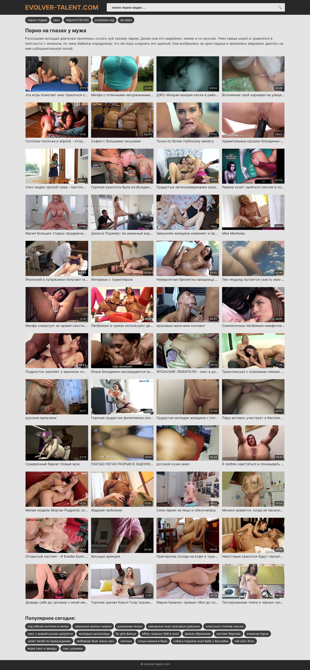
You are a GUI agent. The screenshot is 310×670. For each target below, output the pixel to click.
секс (56, 20)
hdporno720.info (77, 20)
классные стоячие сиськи (224, 626)
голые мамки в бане (152, 641)
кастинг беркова (229, 633)
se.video (126, 20)
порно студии (37, 20)
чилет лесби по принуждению (49, 641)
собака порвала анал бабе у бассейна (200, 641)
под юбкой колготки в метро (48, 626)
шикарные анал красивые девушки (174, 626)
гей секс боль (244, 641)
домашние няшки (129, 626)
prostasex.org (104, 20)
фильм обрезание (197, 633)
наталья (126, 641)
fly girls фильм (126, 633)
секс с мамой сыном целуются (50, 633)
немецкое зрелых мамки (93, 626)
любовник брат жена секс (95, 641)
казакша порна (257, 633)
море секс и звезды (42, 648)
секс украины (73, 648)
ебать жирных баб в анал (160, 633)
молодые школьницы (94, 633)
